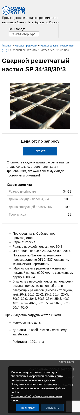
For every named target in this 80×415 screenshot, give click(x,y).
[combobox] (24, 34)
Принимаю (28, 407)
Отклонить (52, 407)
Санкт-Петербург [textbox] (22, 34)
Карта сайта (66, 361)
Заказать (40, 151)
